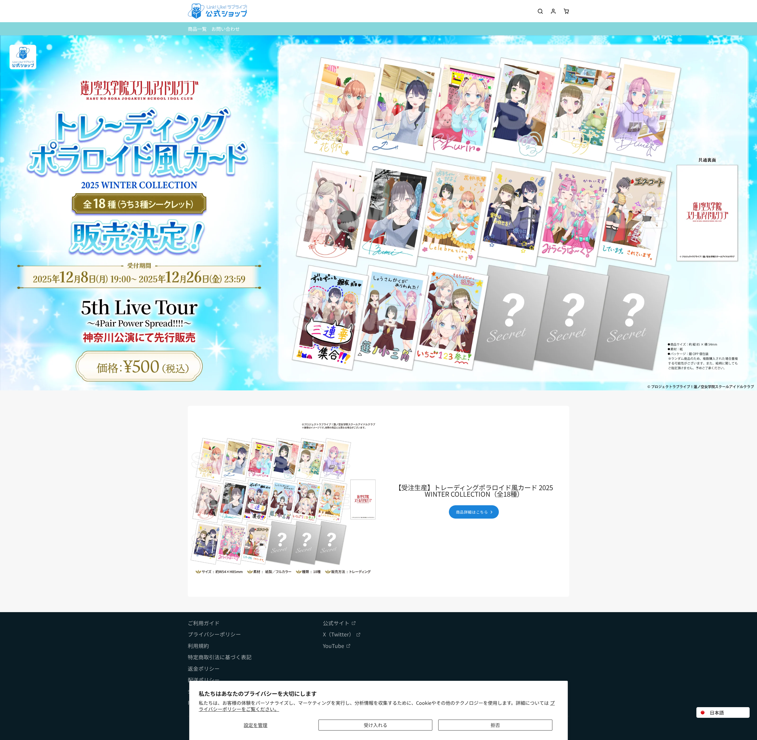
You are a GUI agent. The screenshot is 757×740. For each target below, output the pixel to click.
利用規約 (198, 645)
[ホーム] (217, 11)
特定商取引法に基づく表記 (220, 657)
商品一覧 (197, 28)
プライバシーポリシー (214, 634)
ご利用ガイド (204, 623)
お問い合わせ (225, 28)
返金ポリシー (204, 668)
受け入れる (375, 724)
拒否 (495, 724)
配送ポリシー (204, 679)
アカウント (553, 11)
